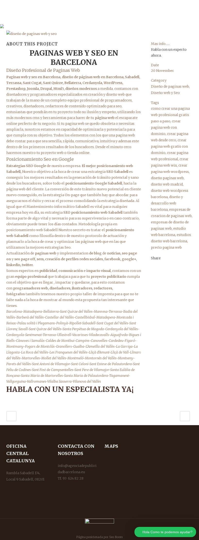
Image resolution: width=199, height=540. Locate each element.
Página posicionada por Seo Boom (99, 537)
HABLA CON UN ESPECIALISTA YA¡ (70, 389)
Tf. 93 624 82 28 (70, 478)
